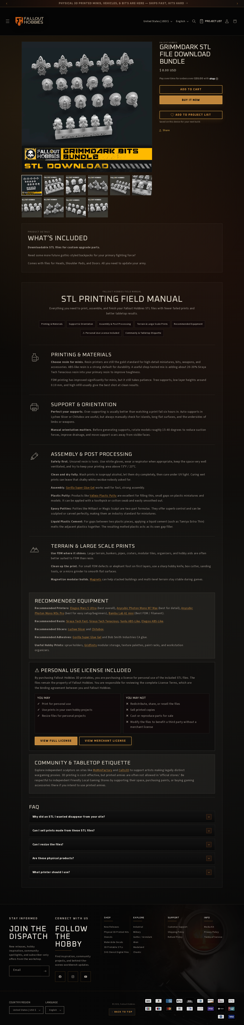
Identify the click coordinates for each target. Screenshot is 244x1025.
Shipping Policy (176, 932)
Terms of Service (213, 937)
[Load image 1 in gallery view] (32, 185)
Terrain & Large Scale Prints (152, 324)
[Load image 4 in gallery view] (98, 185)
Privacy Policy (211, 932)
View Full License (56, 741)
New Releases (111, 927)
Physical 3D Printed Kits (116, 932)
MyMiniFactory (102, 770)
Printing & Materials (52, 324)
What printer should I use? (51, 872)
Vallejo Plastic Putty (103, 496)
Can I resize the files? (48, 844)
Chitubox (98, 629)
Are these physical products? (53, 858)
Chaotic (137, 952)
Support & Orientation (81, 324)
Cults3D (124, 770)
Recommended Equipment (188, 324)
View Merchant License (105, 741)
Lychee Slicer (76, 629)
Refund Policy (175, 937)
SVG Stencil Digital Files (116, 952)
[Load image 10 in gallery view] (98, 207)
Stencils (108, 937)
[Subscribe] (45, 971)
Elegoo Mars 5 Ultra (83, 608)
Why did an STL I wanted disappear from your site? (69, 817)
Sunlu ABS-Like (130, 621)
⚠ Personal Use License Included (101, 333)
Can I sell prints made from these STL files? (64, 830)
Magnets (95, 579)
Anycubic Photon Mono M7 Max (137, 608)
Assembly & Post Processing (115, 324)
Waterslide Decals (113, 942)
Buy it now (191, 100)
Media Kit (209, 927)
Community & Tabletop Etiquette (143, 333)
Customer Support (177, 927)
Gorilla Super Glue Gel (80, 488)
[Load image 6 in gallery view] (142, 185)
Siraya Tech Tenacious (104, 621)
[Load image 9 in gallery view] (76, 207)
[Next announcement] (237, 3)
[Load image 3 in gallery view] (76, 185)
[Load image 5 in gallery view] (120, 185)
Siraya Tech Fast (77, 621)
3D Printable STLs (113, 947)
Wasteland (138, 947)
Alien (135, 942)
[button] (8, 21)
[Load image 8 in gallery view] (54, 207)
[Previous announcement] (6, 3)
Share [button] (166, 130)
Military (137, 932)
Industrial (138, 927)
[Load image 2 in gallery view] (54, 185)
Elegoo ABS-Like (152, 621)
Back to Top (122, 1012)
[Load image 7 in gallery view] (32, 207)
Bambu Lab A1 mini (121, 613)
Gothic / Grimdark (142, 937)
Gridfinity (90, 645)
